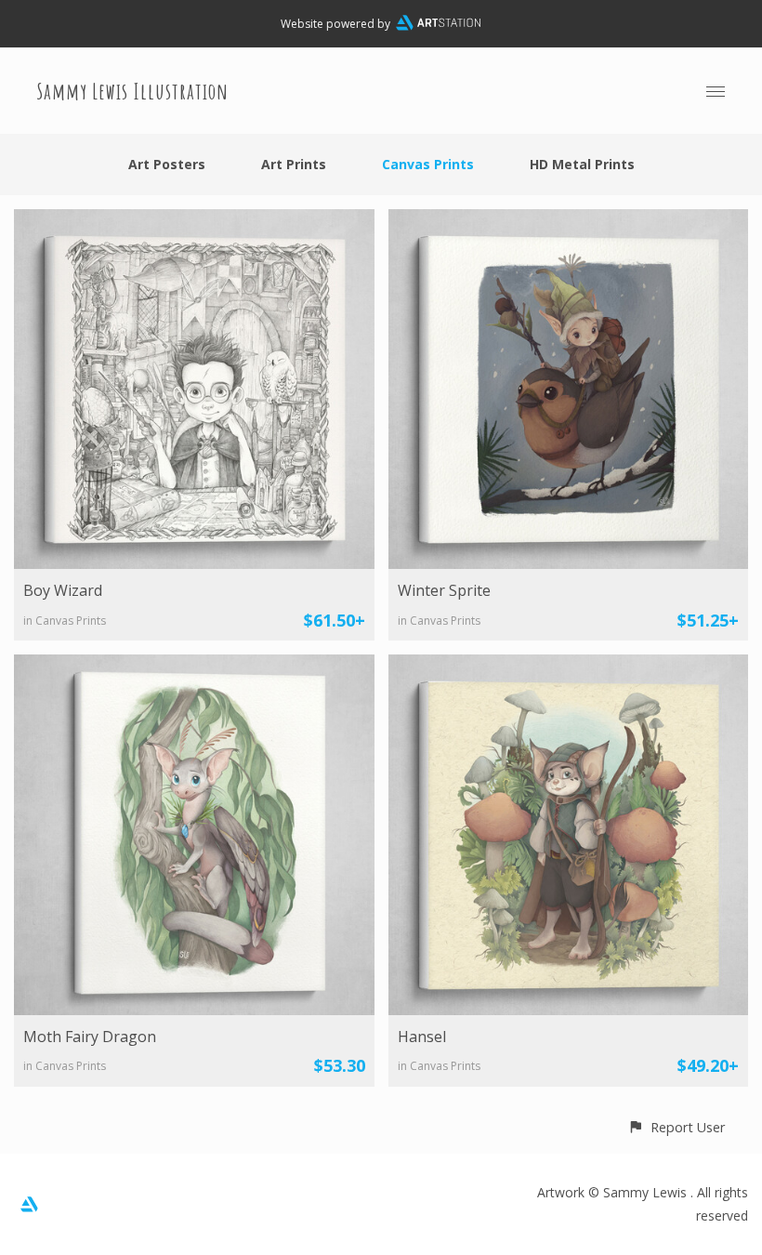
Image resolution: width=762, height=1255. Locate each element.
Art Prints (293, 164)
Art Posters (166, 164)
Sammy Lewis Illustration (133, 91)
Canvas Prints (428, 164)
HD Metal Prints (582, 164)
